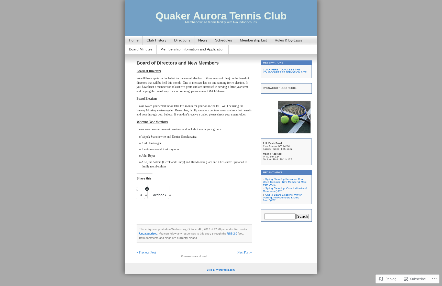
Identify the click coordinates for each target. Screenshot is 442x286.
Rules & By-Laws (288, 40)
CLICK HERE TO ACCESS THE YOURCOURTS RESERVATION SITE (285, 71)
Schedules (223, 40)
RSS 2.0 (232, 233)
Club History (156, 40)
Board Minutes (140, 49)
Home (134, 40)
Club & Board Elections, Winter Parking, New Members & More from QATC (282, 197)
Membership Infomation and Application (192, 49)
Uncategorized (148, 233)
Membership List (253, 40)
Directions (182, 40)
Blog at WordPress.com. (221, 269)
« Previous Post (146, 252)
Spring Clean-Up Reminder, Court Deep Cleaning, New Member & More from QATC (285, 182)
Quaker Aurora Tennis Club (221, 16)
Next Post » (244, 252)
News (202, 40)
